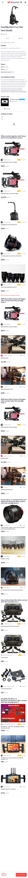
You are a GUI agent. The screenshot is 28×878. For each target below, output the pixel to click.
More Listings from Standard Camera (10, 295)
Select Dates (22, 874)
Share (21, 38)
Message (8, 108)
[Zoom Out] (2, 119)
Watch (7, 38)
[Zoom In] (2, 117)
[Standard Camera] (5, 102)
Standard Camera (14, 99)
